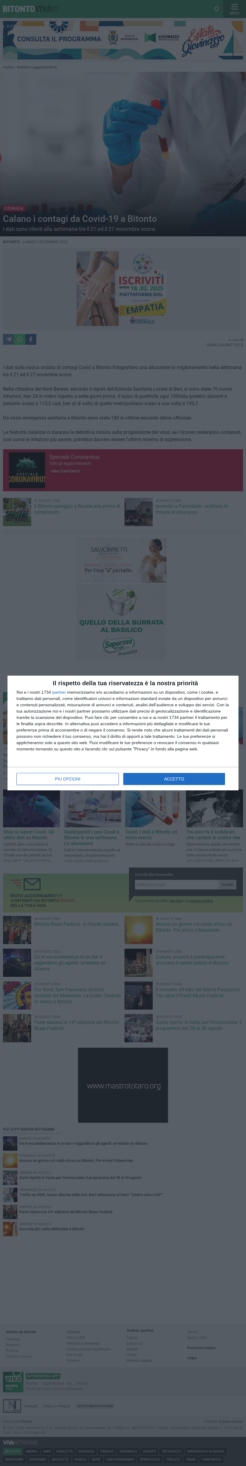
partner (59, 692)
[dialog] (123, 733)
